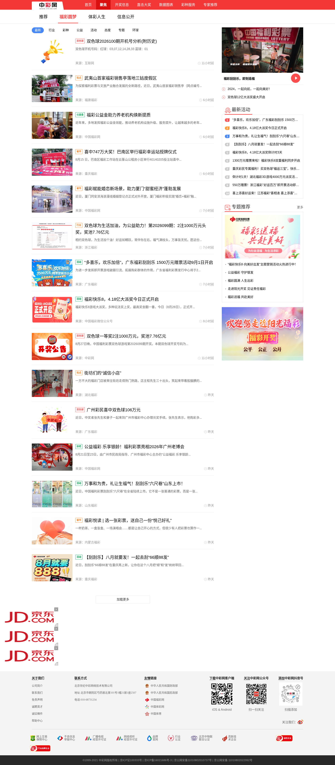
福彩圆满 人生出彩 (240, 280)
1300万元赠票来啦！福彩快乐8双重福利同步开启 (266, 160)
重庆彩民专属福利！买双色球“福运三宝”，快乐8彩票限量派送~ (266, 168)
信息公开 (125, 16)
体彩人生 (96, 16)
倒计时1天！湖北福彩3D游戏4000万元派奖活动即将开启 (266, 176)
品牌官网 (155, 738)
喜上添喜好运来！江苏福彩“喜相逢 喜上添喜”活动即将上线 (266, 193)
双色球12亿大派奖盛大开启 (246, 97)
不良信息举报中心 (69, 738)
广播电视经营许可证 (99, 738)
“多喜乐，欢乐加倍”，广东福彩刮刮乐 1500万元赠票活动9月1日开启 (266, 119)
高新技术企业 (232, 738)
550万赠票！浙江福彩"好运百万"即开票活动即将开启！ (266, 185)
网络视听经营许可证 (130, 738)
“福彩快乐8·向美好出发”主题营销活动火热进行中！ (263, 264)
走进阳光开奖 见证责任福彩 (247, 288)
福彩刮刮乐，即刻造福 (239, 78)
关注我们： (290, 722)
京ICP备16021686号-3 (158, 760)
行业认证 (177, 738)
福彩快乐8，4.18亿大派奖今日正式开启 (259, 128)
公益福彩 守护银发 (240, 272)
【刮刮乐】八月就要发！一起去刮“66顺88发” (263, 144)
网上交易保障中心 (41, 738)
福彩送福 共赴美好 (240, 297)
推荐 (43, 16)
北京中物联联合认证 (205, 738)
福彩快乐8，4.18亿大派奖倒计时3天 (257, 152)
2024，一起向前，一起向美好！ (250, 89)
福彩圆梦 (68, 16)
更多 (300, 207)
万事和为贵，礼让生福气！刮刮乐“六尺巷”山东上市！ (266, 136)
